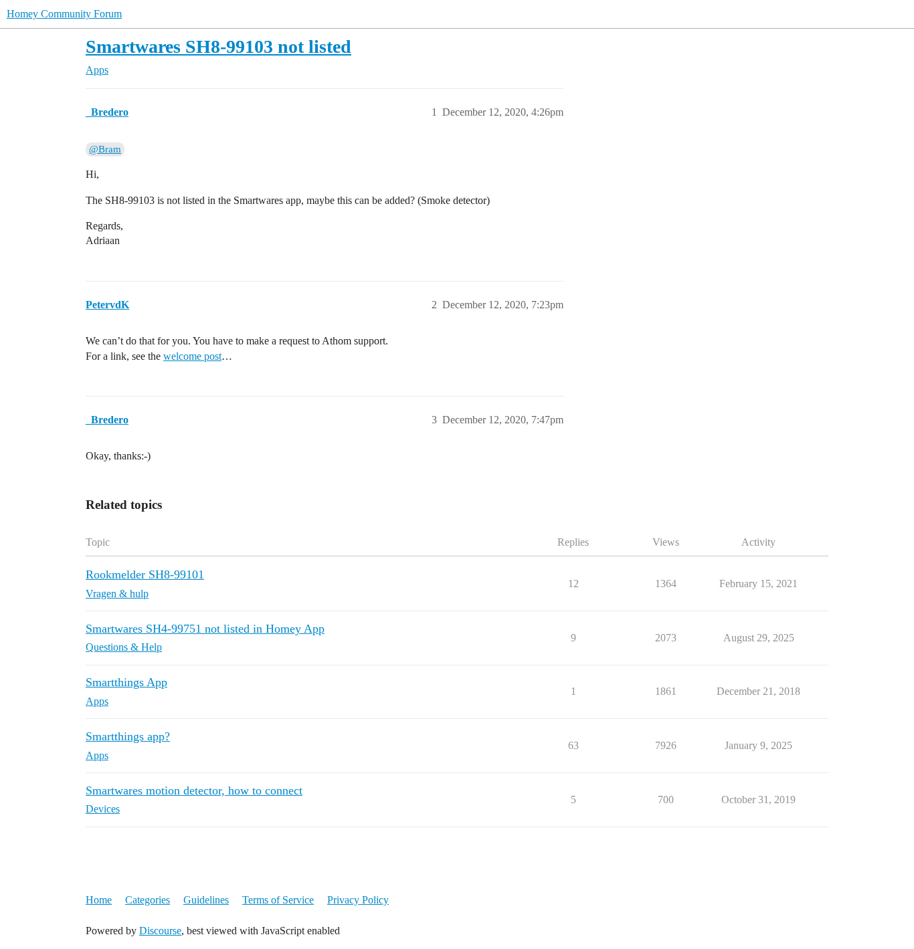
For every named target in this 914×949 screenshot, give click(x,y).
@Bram (105, 149)
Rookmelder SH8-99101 (145, 574)
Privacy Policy (358, 900)
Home (99, 900)
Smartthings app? (128, 736)
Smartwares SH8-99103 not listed (218, 46)
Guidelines (206, 900)
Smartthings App (126, 682)
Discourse (160, 930)
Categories (147, 900)
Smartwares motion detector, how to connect (194, 790)
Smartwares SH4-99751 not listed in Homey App (205, 628)
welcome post (192, 356)
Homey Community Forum (64, 13)
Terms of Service (278, 900)
